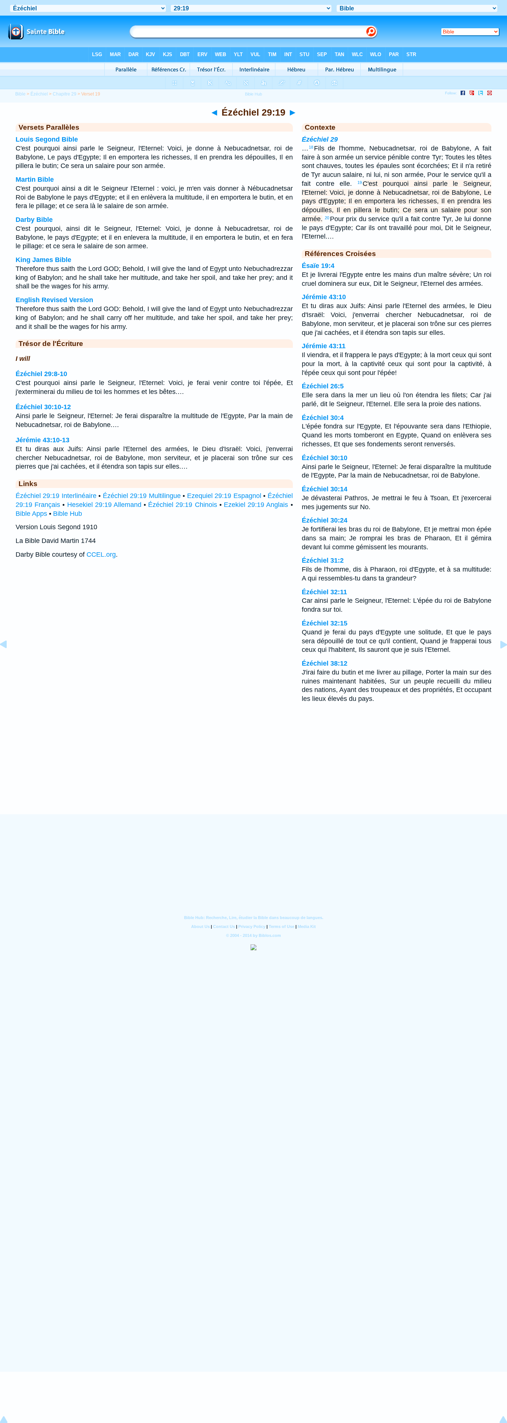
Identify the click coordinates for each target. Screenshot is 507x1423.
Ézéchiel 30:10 (324, 458)
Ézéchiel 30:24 (324, 520)
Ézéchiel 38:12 (324, 663)
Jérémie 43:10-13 (42, 440)
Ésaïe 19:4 (318, 265)
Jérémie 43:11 (324, 346)
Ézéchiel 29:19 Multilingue (142, 495)
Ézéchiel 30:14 (324, 489)
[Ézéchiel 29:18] (9, 661)
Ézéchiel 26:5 (323, 386)
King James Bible (43, 259)
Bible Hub (67, 513)
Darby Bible (34, 219)
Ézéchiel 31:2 (323, 560)
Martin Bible (35, 179)
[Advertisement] (253, 768)
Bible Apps (31, 513)
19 (359, 182)
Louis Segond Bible (47, 139)
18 (311, 147)
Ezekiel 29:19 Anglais (256, 504)
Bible (20, 94)
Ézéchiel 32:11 (324, 592)
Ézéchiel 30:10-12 (43, 407)
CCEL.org (101, 554)
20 (327, 218)
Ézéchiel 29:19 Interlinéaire (56, 495)
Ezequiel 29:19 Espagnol (224, 495)
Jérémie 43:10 (324, 297)
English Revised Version (54, 300)
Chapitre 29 (64, 94)
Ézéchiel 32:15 (324, 623)
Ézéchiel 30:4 (323, 417)
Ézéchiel (39, 94)
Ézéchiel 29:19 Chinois (182, 504)
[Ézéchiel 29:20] (497, 661)
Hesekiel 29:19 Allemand (104, 504)
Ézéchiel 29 (320, 139)
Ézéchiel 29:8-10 (41, 374)
